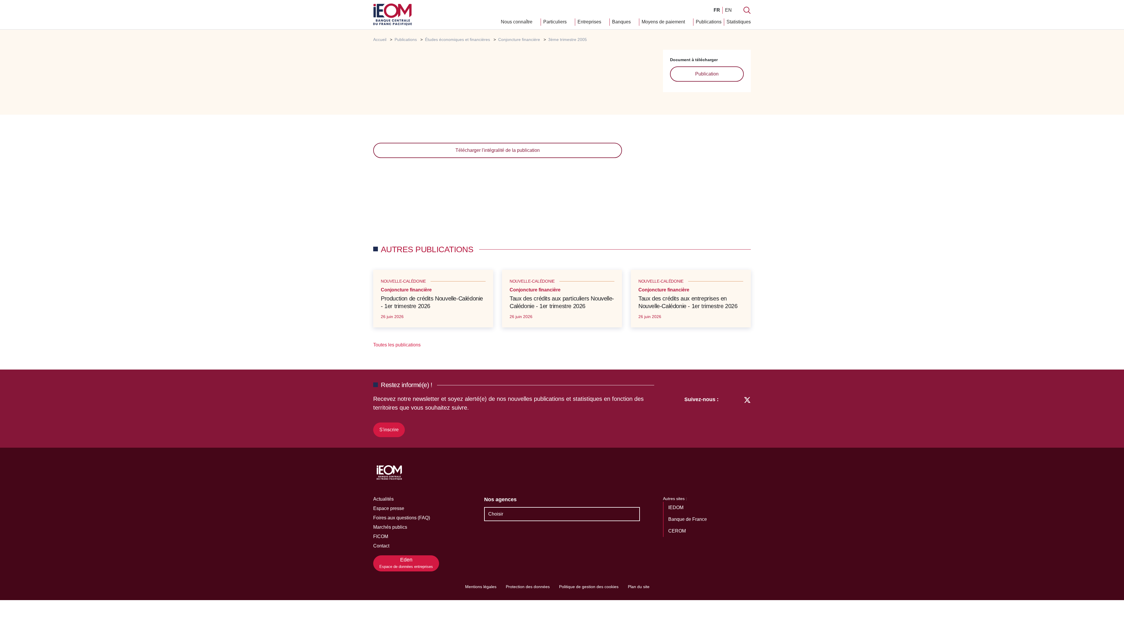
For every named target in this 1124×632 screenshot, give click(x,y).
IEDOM (676, 507)
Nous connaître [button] (517, 21)
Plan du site (639, 586)
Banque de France (688, 519)
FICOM (380, 536)
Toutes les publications (397, 344)
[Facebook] (736, 415)
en (728, 10)
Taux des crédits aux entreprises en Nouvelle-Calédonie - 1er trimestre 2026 (687, 302)
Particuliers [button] (555, 21)
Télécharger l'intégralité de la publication (497, 150)
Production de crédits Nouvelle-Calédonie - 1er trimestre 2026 (432, 302)
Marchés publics (390, 527)
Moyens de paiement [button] (664, 21)
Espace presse (388, 508)
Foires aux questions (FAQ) (401, 517)
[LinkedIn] (726, 415)
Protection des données (528, 586)
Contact (381, 545)
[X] (747, 415)
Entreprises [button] (590, 21)
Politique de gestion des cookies (588, 586)
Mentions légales (480, 586)
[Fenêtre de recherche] (747, 10)
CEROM (677, 530)
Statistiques (739, 21)
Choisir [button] (495, 513)
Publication (707, 73)
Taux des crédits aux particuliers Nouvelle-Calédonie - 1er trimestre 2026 (562, 302)
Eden (406, 563)
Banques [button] (622, 21)
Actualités (383, 499)
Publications (709, 21)
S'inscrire (389, 429)
